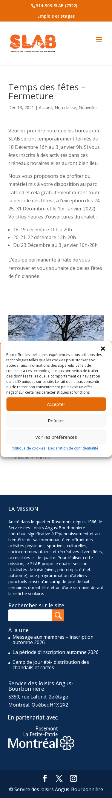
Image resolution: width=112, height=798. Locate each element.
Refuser (56, 421)
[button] (103, 348)
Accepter (56, 404)
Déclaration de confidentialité (73, 448)
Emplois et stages (56, 16)
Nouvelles (88, 107)
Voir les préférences (56, 437)
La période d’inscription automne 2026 (56, 652)
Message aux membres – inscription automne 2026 (53, 640)
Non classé (65, 107)
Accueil (45, 107)
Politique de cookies (28, 448)
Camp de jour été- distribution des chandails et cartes (51, 665)
